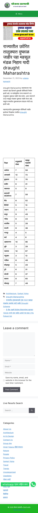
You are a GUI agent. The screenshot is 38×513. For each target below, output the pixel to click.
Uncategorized (9, 472)
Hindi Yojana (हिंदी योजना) (13, 447)
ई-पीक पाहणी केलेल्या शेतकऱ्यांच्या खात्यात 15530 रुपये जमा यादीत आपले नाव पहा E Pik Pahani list (18, 313)
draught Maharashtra (15, 297)
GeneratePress (19, 510)
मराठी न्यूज (6, 487)
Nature (6, 451)
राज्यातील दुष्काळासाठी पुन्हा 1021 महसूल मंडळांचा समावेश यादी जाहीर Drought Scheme (18, 303)
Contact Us (8, 440)
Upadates (7, 476)
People (6, 454)
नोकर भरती (7, 479)
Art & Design (8, 436)
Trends (6, 469)
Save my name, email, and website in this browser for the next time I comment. (18, 380)
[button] (33, 484)
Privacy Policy (9, 458)
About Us (7, 429)
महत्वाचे (5, 490)
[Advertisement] (19, 138)
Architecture (11, 293)
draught (23, 112)
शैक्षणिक (5, 494)
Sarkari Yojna (22, 293)
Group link (7, 443)
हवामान (5, 497)
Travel (5, 465)
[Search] (32, 410)
